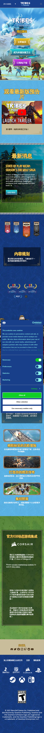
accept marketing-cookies (23, 564)
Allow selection (22, 402)
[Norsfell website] (6, 670)
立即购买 (22, 42)
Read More (11, 192)
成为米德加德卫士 (22, 52)
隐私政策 (37, 660)
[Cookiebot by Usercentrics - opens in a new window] (32, 323)
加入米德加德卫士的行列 (13, 660)
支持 (28, 660)
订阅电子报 (22, 63)
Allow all (22, 395)
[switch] (38, 366)
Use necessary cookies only (22, 408)
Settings (34, 389)
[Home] (25, 3)
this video (16, 567)
